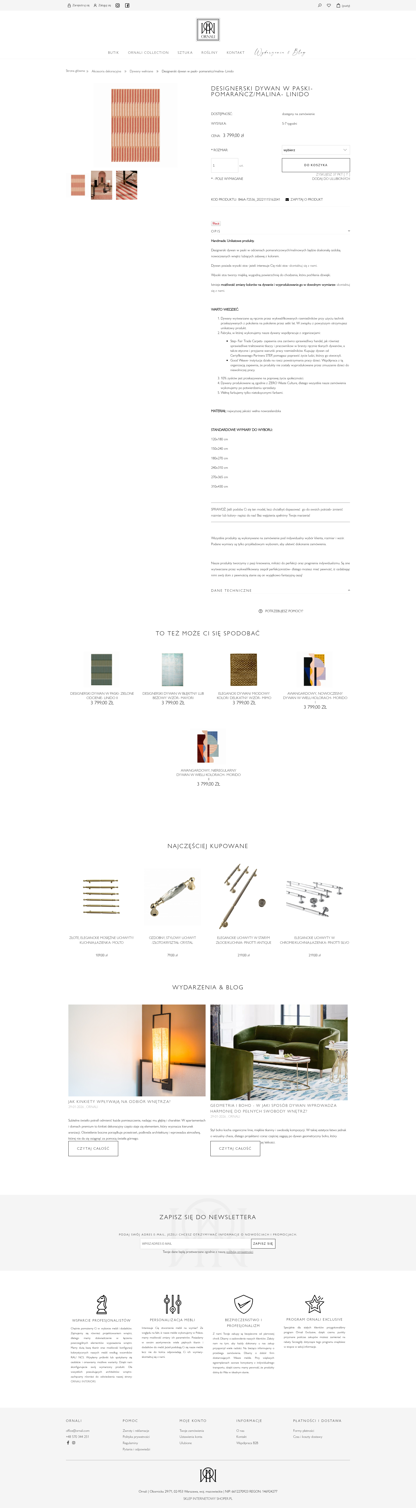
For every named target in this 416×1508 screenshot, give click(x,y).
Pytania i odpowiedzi (136, 1449)
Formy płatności (303, 1430)
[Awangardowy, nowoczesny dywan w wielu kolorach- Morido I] (314, 671)
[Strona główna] (208, 29)
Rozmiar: (219, 150)
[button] (303, 199)
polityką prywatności (239, 1252)
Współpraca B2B (247, 1443)
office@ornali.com (78, 1430)
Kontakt (241, 1436)
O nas (240, 1430)
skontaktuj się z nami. (303, 265)
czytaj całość (93, 1148)
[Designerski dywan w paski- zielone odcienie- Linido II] (101, 671)
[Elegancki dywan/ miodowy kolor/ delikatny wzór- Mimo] (243, 671)
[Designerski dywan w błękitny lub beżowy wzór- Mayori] (172, 671)
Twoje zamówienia (192, 1430)
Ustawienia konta (191, 1436)
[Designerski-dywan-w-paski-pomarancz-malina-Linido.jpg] (78, 185)
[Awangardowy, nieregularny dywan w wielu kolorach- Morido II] (208, 748)
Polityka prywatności (136, 1436)
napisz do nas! (247, 515)
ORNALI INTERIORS (83, 1381)
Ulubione (186, 1443)
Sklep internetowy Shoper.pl (208, 1498)
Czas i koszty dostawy (307, 1436)
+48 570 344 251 (77, 1436)
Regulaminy (130, 1443)
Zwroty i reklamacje (136, 1430)
